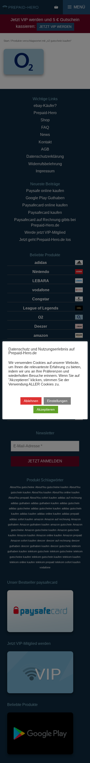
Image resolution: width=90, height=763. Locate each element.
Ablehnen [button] (31, 401)
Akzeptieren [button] (46, 409)
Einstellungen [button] (57, 401)
